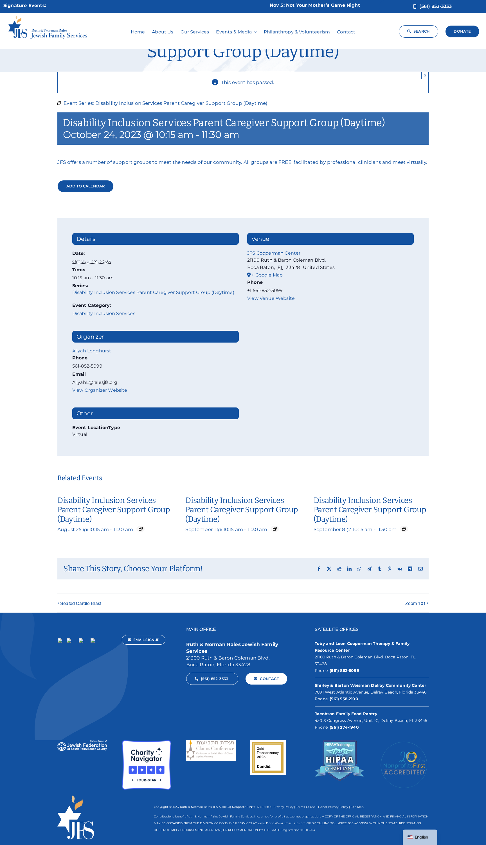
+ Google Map (267, 275)
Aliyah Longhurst (91, 351)
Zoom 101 (415, 603)
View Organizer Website (99, 390)
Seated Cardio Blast (80, 603)
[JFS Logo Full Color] (47, 18)
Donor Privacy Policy (333, 807)
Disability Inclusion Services (103, 313)
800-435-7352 (358, 823)
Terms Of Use (306, 807)
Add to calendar (85, 186)
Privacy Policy (283, 807)
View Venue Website (271, 298)
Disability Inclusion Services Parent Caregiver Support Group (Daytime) (153, 292)
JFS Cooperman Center (273, 253)
